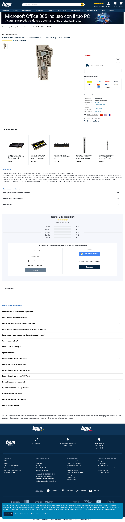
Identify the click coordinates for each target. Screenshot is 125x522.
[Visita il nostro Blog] (38, 428)
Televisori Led (103, 470)
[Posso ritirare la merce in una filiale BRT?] (119, 370)
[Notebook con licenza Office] (62, 18)
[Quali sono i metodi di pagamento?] (119, 400)
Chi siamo (7, 461)
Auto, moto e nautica (77, 10)
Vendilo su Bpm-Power (91, 121)
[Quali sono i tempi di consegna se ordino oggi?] (119, 324)
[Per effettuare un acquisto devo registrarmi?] (119, 312)
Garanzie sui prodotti (74, 465)
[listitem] (16, 150)
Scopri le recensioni (99, 6)
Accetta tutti (8, 514)
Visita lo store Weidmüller (9, 34)
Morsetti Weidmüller (101, 100)
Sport (103, 10)
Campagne (102, 461)
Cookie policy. (110, 509)
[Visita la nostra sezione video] (87, 428)
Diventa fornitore (10, 472)
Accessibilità (71, 479)
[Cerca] (82, 4)
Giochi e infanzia (92, 10)
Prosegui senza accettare (39, 514)
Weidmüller (98, 98)
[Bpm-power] (7, 4)
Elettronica (5, 10)
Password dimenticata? (35, 265)
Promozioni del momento (107, 468)
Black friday (102, 463)
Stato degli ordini (41, 468)
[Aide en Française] (110, 115)
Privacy (69, 475)
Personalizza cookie (22, 514)
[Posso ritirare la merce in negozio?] (119, 359)
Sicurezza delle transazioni (45, 479)
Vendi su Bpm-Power (11, 465)
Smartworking (103, 465)
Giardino (50, 10)
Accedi (38, 461)
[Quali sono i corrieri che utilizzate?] (119, 364)
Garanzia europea (73, 468)
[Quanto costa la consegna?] (119, 347)
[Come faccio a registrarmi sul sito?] (119, 318)
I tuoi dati (39, 463)
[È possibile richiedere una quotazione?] (119, 388)
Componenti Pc (103, 472)
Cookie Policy (71, 477)
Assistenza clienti (42, 470)
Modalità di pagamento (44, 476)
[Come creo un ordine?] (119, 341)
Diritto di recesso (72, 470)
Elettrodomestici (26, 10)
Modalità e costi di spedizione (46, 481)
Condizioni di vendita (74, 463)
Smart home (39, 10)
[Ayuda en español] (101, 115)
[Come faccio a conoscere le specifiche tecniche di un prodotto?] (119, 329)
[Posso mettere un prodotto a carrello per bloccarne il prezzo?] (119, 335)
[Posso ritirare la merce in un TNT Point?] (119, 376)
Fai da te (15, 10)
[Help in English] (106, 115)
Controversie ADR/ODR (75, 472)
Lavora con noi (9, 468)
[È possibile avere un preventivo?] (119, 382)
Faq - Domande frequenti (12, 470)
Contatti (7, 463)
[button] (4, 150)
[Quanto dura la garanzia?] (119, 405)
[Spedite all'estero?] (119, 353)
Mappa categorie (73, 461)
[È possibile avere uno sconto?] (119, 394)
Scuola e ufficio (62, 10)
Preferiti (38, 465)
